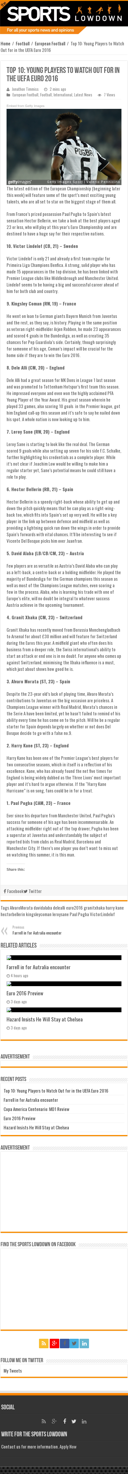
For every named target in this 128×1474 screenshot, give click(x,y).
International (63, 95)
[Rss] (44, 1343)
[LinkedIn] (84, 1343)
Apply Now (68, 1446)
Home (5, 43)
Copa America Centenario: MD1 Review (36, 1109)
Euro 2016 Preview (25, 993)
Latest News (83, 95)
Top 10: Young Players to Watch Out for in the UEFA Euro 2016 (56, 1090)
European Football (50, 43)
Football (22, 43)
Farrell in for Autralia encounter (37, 930)
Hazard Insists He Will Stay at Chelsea (45, 1019)
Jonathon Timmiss (25, 89)
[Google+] (54, 1343)
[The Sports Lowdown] (64, 17)
